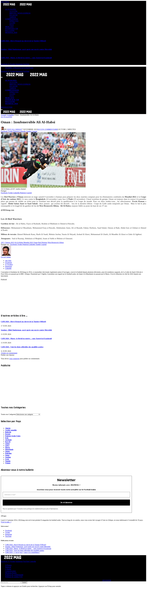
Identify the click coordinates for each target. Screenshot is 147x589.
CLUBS (12, 23)
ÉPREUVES (13, 21)
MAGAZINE (10, 30)
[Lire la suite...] (6, 522)
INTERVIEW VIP (11, 29)
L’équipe (8, 569)
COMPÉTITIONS (11, 19)
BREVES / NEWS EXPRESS (19, 13)
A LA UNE (13, 11)
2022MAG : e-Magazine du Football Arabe (19, 68)
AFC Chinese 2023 (7, 242)
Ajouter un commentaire (9, 353)
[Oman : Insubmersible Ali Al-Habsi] (43, 187)
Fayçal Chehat (14, 129)
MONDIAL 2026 (11, 32)
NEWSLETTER (6, 107)
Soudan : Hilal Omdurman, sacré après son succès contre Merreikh (26, 49)
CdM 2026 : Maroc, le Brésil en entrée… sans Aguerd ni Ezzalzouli (26, 58)
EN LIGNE (13, 15)
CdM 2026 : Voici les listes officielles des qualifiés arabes (22, 347)
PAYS (11, 25)
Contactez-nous (10, 571)
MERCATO (9, 27)
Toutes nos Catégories (8, 414)
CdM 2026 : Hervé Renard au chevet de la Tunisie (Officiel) (23, 41)
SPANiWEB (106, 580)
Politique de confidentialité (14, 575)
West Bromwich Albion (56, 242)
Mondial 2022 (28, 242)
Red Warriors (42, 242)
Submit (24, 582)
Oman (36, 242)
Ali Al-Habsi (18, 242)
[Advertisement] (65, 296)
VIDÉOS (12, 17)
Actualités (6, 117)
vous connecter (14, 359)
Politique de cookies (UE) (14, 577)
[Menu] (2, 77)
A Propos (8, 565)
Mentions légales (11, 573)
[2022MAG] (26, 77)
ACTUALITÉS (10, 9)
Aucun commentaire (47, 129)
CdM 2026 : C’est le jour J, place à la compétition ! (22, 552)
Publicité (8, 567)
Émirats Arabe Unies (12, 436)
